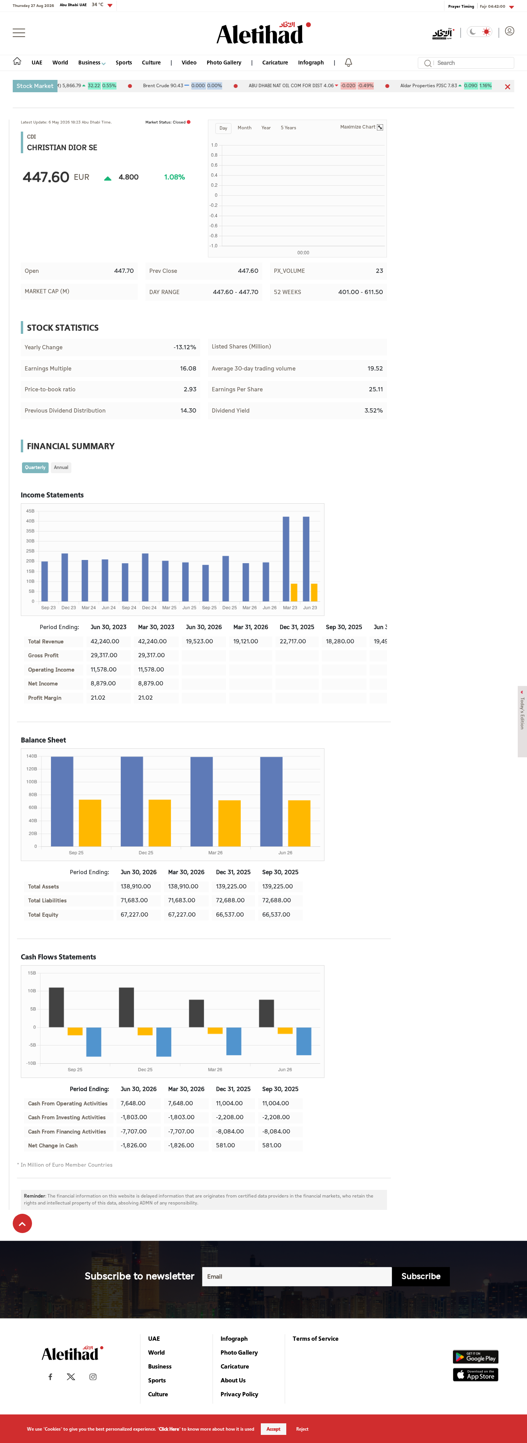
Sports (124, 62)
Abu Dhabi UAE (81, 4)
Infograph (311, 62)
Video (189, 62)
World (60, 62)
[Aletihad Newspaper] (263, 33)
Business (89, 62)
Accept (273, 1429)
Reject (302, 1429)
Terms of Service (316, 1338)
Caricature (275, 62)
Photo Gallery (224, 62)
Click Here (169, 1429)
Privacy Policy (239, 1394)
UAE (37, 62)
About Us (233, 1380)
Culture (151, 62)
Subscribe (421, 1276)
